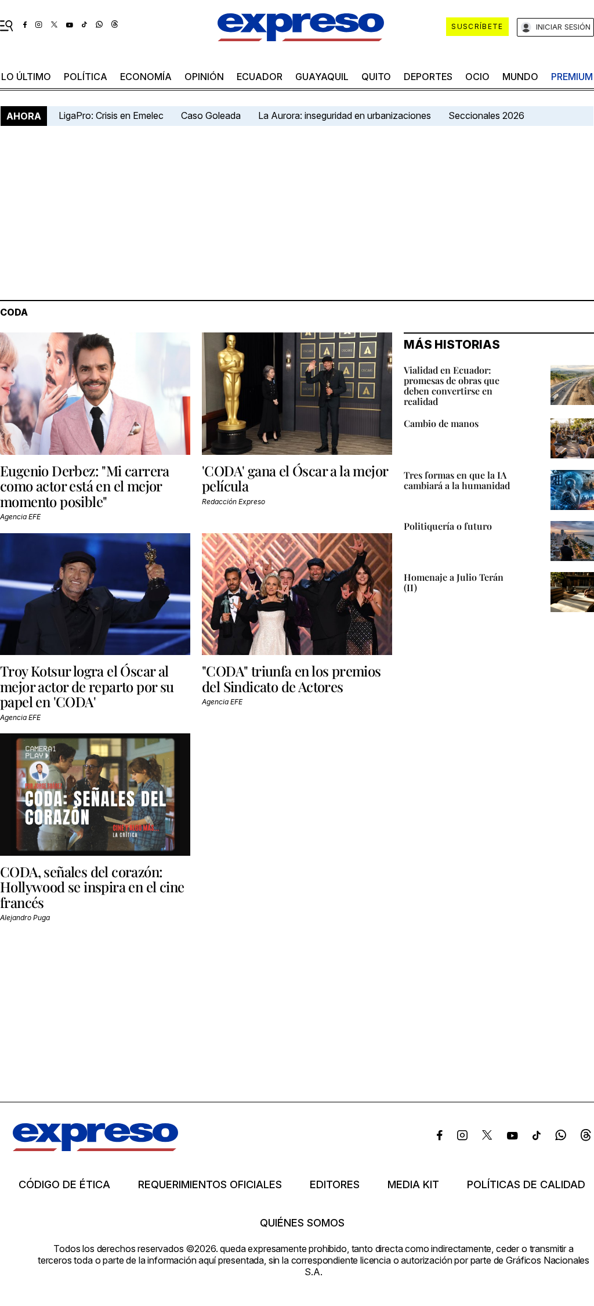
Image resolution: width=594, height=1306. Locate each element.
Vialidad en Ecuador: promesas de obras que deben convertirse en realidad (451, 385)
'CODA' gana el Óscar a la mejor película (294, 478)
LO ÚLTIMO (26, 76)
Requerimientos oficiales (210, 1185)
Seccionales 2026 (486, 115)
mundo (520, 76)
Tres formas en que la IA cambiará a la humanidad (457, 480)
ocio (477, 76)
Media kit (413, 1185)
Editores (335, 1185)
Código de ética (64, 1185)
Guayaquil (322, 76)
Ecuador (259, 76)
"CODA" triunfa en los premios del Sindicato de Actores (291, 678)
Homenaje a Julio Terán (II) (454, 582)
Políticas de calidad (526, 1185)
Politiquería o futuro (448, 526)
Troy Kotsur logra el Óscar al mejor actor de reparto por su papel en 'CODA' (87, 686)
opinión (204, 76)
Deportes (428, 76)
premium (572, 76)
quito (376, 76)
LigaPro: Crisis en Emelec (111, 115)
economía (146, 76)
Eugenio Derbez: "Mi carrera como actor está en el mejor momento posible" (84, 486)
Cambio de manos (441, 423)
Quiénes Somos (302, 1223)
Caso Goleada (211, 115)
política (85, 76)
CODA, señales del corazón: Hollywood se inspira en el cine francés (92, 886)
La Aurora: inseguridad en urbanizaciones (344, 115)
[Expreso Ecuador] (95, 1147)
